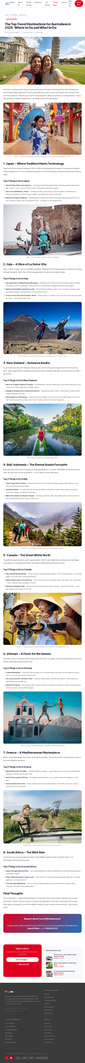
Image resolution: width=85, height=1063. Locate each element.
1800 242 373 (70, 3)
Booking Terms (49, 1039)
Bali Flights (8, 1039)
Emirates (47, 1003)
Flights (12, 2)
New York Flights (10, 1026)
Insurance (38, 2)
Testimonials (48, 1030)
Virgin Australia (49, 997)
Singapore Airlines (50, 1000)
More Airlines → (49, 1013)
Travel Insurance (49, 1036)
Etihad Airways (48, 1007)
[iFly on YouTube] (11, 1058)
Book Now (79, 3)
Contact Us (48, 1026)
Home (7, 15)
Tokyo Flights (9, 1036)
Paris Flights (9, 1033)
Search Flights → (34, 928)
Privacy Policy (48, 1042)
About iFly (47, 1023)
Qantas (46, 994)
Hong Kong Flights (11, 1042)
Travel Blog (13, 15)
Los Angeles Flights (11, 1030)
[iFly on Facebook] (6, 1058)
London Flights (10, 1023)
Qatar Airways (48, 1010)
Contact (64, 2)
